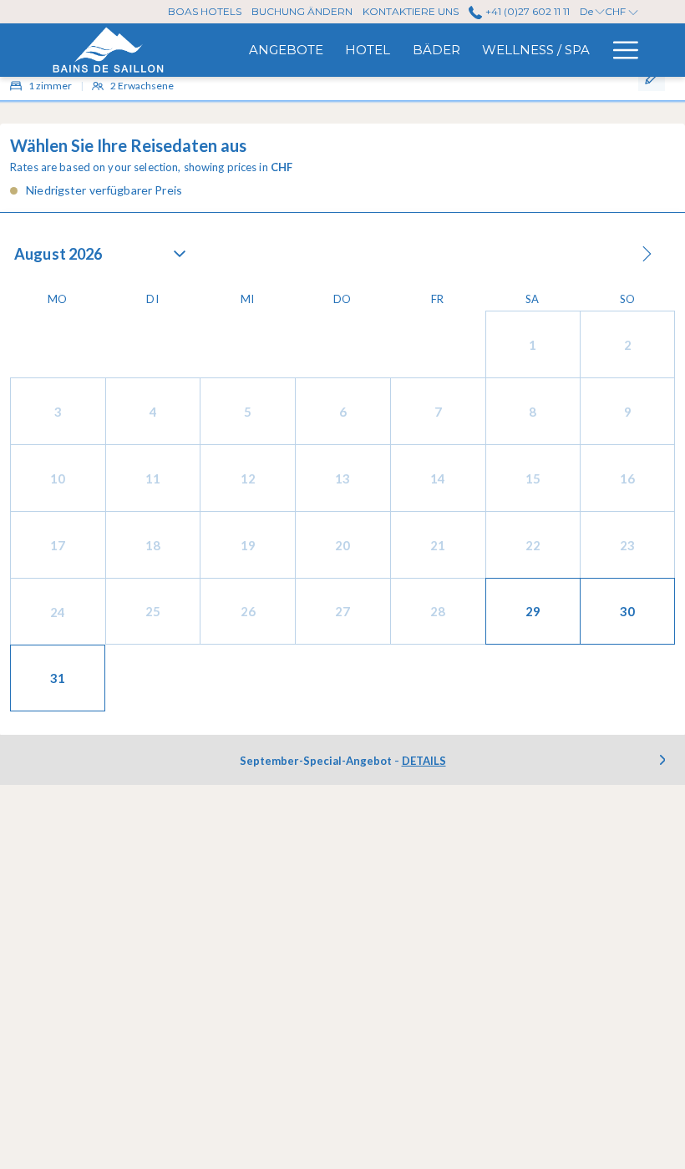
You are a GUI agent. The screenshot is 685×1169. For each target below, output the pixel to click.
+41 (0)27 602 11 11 (526, 11)
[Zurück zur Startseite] (107, 50)
